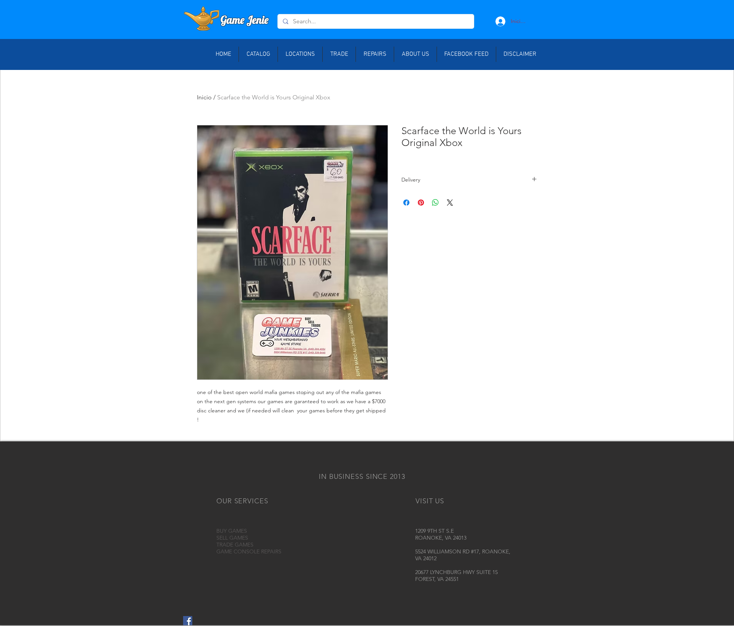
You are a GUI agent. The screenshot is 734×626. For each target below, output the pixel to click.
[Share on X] (450, 202)
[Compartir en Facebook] (406, 202)
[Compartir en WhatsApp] (435, 202)
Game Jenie (244, 19)
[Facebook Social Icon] (187, 620)
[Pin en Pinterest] (420, 202)
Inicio (204, 97)
